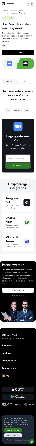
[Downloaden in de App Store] (18, 389)
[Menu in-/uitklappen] (30, 4)
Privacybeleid (28, 440)
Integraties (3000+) (16, 10)
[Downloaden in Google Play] (18, 397)
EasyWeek (5, 10)
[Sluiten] (31, 417)
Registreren (17, 166)
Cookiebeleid (19, 440)
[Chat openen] (31, 441)
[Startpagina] (8, 3)
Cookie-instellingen (9, 440)
